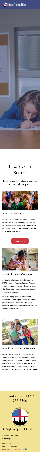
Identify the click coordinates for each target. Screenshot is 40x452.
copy (25, 449)
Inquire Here (20, 241)
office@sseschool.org (15, 449)
